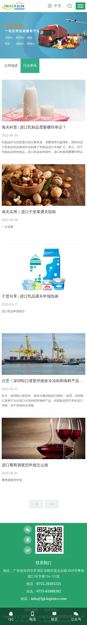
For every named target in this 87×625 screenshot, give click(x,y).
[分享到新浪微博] (28, 550)
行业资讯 (30, 65)
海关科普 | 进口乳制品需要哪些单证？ (34, 127)
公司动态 (11, 65)
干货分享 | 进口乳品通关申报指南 (30, 296)
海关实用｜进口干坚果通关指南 (29, 212)
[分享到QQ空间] (28, 540)
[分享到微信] (28, 530)
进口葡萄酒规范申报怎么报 (25, 465)
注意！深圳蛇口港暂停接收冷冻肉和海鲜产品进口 (43, 381)
